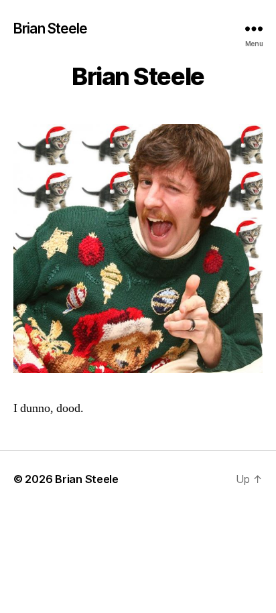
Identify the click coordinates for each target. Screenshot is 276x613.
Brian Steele (50, 28)
